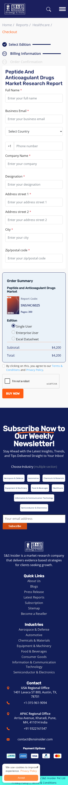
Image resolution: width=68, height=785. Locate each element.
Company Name (18, 156)
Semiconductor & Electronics (34, 672)
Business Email (17, 111)
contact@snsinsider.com (35, 739)
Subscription (34, 603)
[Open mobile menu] (62, 7)
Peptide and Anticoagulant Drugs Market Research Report (34, 77)
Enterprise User (27, 333)
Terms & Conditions (44, 782)
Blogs (34, 586)
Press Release (34, 592)
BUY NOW (13, 393)
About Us (34, 581)
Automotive (34, 635)
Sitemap (34, 608)
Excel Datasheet (27, 339)
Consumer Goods (34, 657)
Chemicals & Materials (34, 640)
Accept (21, 778)
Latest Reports (34, 597)
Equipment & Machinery (34, 646)
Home (7, 25)
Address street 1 (18, 194)
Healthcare (41, 25)
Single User (24, 326)
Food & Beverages (34, 651)
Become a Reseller (34, 614)
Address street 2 (18, 212)
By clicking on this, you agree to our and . (34, 368)
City (9, 229)
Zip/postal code (17, 250)
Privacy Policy (34, 370)
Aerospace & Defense (34, 629)
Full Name (13, 90)
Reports (22, 25)
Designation (15, 176)
